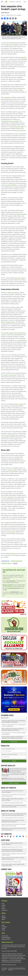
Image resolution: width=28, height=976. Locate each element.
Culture (3, 908)
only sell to (22, 461)
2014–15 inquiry (17, 88)
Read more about (9, 965)
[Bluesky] (7, 18)
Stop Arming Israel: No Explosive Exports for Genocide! (13, 729)
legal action (18, 278)
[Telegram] (17, 836)
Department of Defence (6, 563)
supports (7, 522)
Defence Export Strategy (12, 44)
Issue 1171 (13, 15)
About (3, 925)
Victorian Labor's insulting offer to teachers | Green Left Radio (12, 799)
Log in (25, 1)
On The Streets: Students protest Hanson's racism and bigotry (12, 843)
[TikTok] (10, 836)
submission (10, 497)
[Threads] (23, 836)
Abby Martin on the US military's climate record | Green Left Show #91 (14, 795)
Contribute (4, 927)
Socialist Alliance (6, 939)
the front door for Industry (17, 126)
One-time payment (13, 588)
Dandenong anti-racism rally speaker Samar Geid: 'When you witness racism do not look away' (14, 814)
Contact (3, 928)
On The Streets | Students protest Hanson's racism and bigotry (12, 791)
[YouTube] (2, 836)
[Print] (10, 18)
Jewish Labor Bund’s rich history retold (11, 861)
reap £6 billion (5, 437)
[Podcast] (5, 836)
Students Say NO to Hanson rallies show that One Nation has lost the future (13, 821)
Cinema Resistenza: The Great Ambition (11, 732)
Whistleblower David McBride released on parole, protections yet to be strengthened (12, 850)
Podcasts (4, 917)
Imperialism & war (5, 561)
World (3, 907)
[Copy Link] (16, 18)
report (19, 112)
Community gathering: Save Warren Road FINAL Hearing (13, 721)
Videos (3, 919)
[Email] (13, 18)
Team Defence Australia (20, 214)
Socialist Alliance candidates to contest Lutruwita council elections (14, 854)
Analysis (19, 15)
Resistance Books (6, 937)
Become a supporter (8, 585)
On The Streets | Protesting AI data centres (12, 803)
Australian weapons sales (16, 561)
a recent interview (21, 340)
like (9, 555)
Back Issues (4, 910)
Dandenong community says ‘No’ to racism (12, 847)
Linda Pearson (5, 12)
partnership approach (13, 292)
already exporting (12, 470)
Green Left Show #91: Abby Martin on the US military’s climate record (13, 858)
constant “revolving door (10, 375)
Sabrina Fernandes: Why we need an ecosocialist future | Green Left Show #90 (14, 806)
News (3, 903)
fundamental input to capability (10, 121)
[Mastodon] (2, 18)
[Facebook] (5, 18)
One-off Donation (10, 581)
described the (23, 57)
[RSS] (26, 836)
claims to (3, 424)
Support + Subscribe (16, 1)
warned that (11, 532)
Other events (14, 741)
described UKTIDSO (10, 185)
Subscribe (12, 553)
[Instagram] (13, 836)
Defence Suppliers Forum (8, 322)
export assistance (21, 130)
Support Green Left (8, 765)
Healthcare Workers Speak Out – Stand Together (14, 724)
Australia (15, 563)
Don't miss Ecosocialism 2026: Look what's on (13, 818)
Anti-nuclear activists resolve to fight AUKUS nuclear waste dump (13, 865)
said (23, 137)
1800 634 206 (14, 592)
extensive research (18, 404)
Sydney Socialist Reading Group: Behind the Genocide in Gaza (12, 737)
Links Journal (5, 936)
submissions (7, 97)
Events (3, 930)
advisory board (15, 307)
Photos (3, 916)
